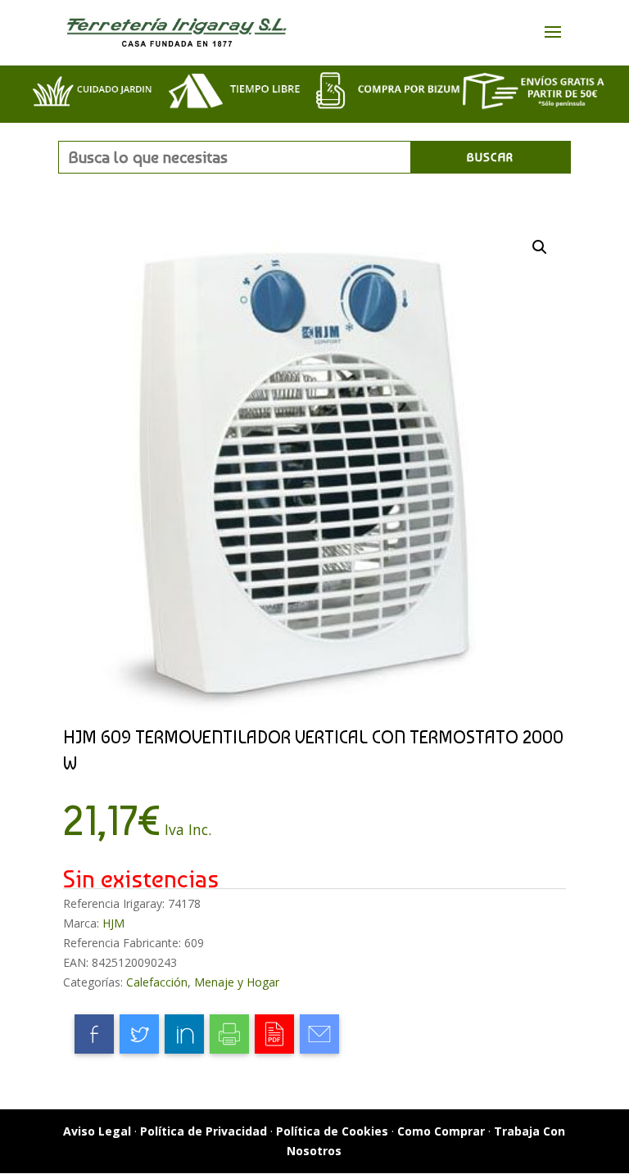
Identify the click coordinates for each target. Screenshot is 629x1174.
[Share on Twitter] (139, 1034)
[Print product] (229, 1034)
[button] (539, 247)
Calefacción (157, 982)
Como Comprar (441, 1131)
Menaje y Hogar (236, 982)
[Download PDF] (274, 1034)
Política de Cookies (332, 1131)
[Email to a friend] (319, 1034)
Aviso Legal (97, 1131)
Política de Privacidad (203, 1131)
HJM (113, 923)
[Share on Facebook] (94, 1034)
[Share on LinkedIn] (184, 1034)
